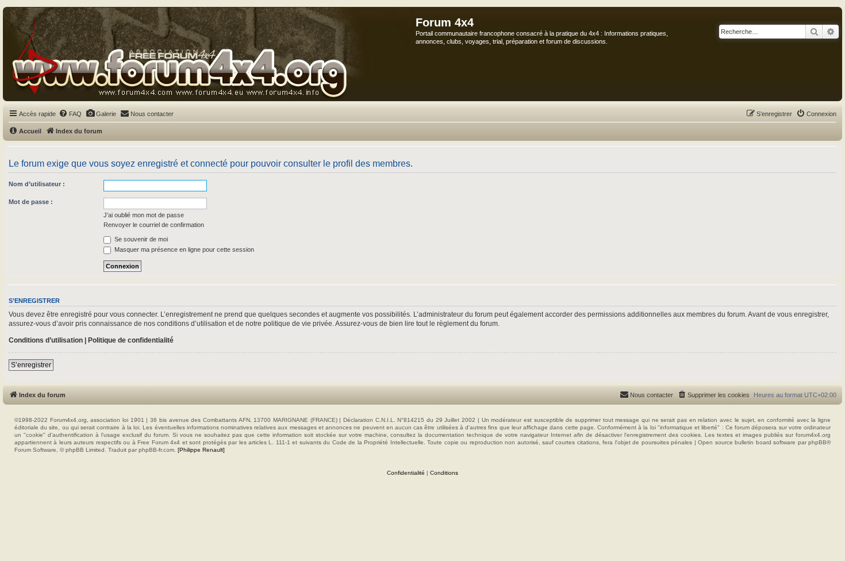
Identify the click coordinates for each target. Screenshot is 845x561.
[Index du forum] (209, 54)
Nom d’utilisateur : (37, 183)
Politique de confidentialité (131, 340)
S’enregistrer (31, 365)
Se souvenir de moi (140, 239)
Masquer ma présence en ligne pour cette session (183, 249)
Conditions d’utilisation (46, 340)
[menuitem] (70, 114)
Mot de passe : (31, 201)
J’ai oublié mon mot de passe (143, 215)
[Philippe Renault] (201, 450)
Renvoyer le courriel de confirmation (153, 224)
